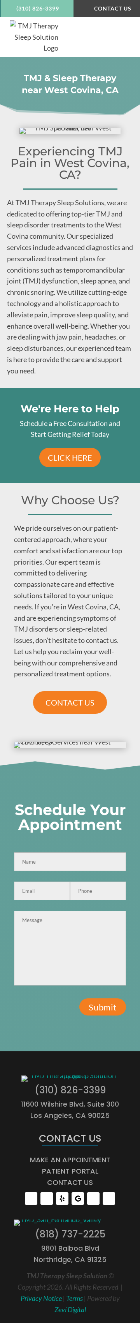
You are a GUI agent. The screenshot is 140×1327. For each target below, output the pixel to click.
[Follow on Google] (78, 1198)
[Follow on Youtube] (46, 1198)
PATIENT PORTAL (70, 1171)
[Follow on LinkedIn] (109, 1198)
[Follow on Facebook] (31, 1198)
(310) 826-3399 (37, 8)
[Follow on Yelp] (62, 1198)
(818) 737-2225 (70, 1234)
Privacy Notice (41, 1298)
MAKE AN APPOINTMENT (70, 1160)
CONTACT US (70, 702)
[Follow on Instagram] (93, 1198)
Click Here (70, 457)
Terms (74, 1298)
